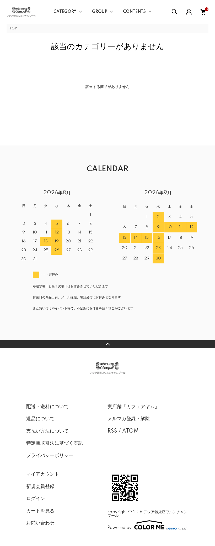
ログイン (35, 498)
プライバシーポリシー (49, 455)
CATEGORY (64, 12)
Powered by (120, 528)
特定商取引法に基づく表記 (54, 443)
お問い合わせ (40, 523)
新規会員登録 (40, 486)
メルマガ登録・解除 (129, 419)
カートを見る (40, 511)
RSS (112, 431)
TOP (13, 28)
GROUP (99, 12)
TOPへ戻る (107, 344)
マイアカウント (42, 474)
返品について (40, 419)
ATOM (130, 431)
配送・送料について (47, 406)
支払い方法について (47, 431)
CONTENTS (134, 12)
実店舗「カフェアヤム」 (133, 406)
